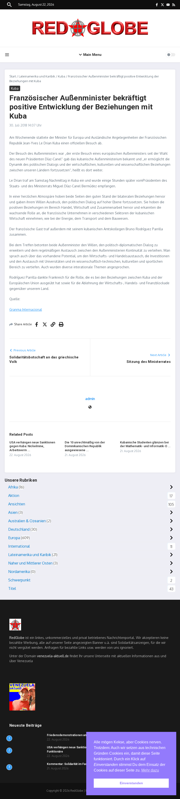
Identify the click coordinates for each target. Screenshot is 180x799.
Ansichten (16, 504)
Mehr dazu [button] (150, 770)
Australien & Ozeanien (27, 521)
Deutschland (19, 529)
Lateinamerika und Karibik (37, 76)
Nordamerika (19, 571)
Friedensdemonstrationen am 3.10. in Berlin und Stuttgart (85, 735)
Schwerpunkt (19, 580)
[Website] (90, 407)
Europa (14, 537)
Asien (13, 512)
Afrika (13, 487)
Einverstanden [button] (131, 783)
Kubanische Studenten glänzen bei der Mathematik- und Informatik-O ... (145, 444)
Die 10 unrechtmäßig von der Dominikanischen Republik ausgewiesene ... (85, 446)
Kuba (61, 76)
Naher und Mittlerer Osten (30, 563)
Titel (12, 588)
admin (90, 398)
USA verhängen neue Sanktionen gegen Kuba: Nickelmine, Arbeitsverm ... (32, 446)
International (19, 546)
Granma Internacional (25, 309)
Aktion (13, 495)
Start (12, 76)
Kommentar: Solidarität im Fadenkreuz (72, 764)
